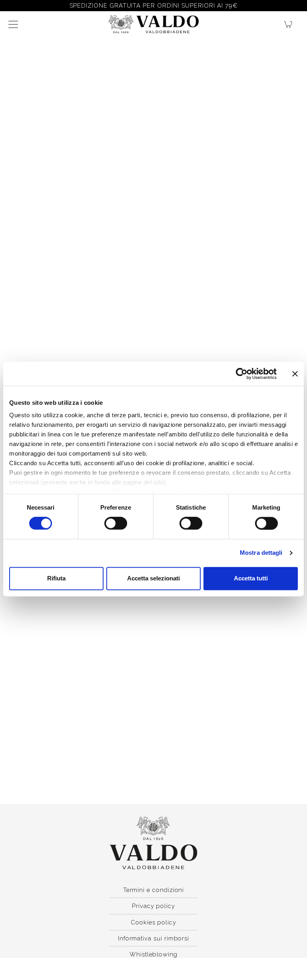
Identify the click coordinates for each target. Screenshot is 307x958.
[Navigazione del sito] (13, 24)
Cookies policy (153, 922)
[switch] (115, 523)
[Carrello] (291, 24)
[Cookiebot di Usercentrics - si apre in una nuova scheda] (242, 374)
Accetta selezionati (153, 578)
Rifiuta (56, 578)
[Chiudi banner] (295, 373)
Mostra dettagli (261, 553)
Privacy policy (153, 905)
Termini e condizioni (153, 889)
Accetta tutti (251, 578)
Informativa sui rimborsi (153, 938)
